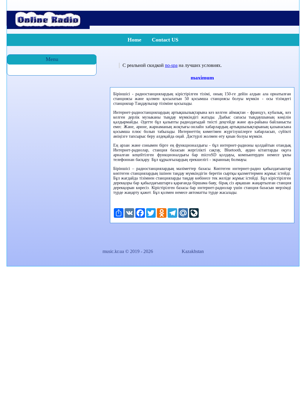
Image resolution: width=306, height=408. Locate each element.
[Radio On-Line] (48, 27)
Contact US (165, 40)
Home (134, 40)
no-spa (171, 65)
